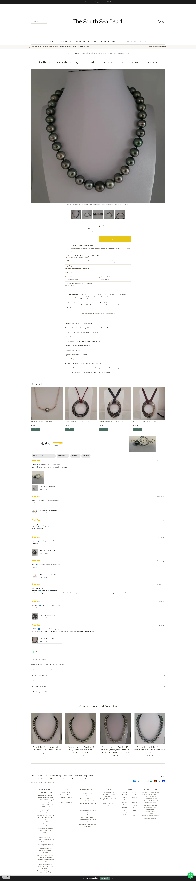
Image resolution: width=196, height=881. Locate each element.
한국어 (134, 792)
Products (76, 53)
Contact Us (144, 42)
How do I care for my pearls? (39, 686)
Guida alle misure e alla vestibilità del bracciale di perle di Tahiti (45, 844)
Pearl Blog (51, 779)
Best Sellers (52, 42)
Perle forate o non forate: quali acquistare (45, 861)
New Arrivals (66, 42)
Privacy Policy (78, 776)
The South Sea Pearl (40, 782)
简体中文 (134, 798)
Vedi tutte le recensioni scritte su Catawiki (77, 268)
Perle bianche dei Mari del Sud (87, 801)
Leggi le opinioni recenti (72, 266)
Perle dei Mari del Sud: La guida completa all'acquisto (45, 801)
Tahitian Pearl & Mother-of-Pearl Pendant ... (77, 422)
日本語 (125, 810)
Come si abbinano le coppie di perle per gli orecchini (45, 856)
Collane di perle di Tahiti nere (87, 798)
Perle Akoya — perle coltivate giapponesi (87, 825)
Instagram (65, 779)
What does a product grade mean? (41, 670)
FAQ (85, 776)
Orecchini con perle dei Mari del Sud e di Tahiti (88, 807)
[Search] (32, 21)
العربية (134, 795)
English (124, 792)
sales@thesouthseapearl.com (150, 815)
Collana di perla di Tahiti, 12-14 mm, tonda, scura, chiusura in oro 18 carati (149, 750)
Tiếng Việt (134, 805)
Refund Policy (68, 776)
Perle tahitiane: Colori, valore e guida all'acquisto (45, 805)
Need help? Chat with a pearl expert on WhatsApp (98, 313)
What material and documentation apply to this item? (47, 664)
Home (69, 53)
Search (58, 779)
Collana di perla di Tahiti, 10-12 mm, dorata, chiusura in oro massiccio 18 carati (80, 750)
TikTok (86, 779)
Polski (134, 810)
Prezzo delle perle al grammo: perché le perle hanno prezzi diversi (45, 817)
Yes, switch (104, 878)
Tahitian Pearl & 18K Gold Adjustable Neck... (43, 422)
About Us (33, 776)
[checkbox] (86, 456)
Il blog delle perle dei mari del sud (108, 804)
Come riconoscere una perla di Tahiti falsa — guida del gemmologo (108, 794)
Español (124, 795)
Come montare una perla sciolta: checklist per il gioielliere (46, 851)
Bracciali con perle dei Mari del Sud (87, 821)
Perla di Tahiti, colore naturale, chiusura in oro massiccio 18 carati (46, 748)
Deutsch (124, 803)
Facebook (153, 818)
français (124, 808)
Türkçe (134, 815)
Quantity (102, 226)
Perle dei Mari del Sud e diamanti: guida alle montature (45, 839)
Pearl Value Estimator (66, 795)
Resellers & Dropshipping (38, 779)
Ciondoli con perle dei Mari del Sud (87, 812)
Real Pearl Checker (66, 798)
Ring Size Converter (66, 803)
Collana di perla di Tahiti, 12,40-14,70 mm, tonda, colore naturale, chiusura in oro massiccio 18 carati (115, 750)
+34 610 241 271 (150, 813)
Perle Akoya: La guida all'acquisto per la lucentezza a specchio (45, 811)
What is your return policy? (39, 681)
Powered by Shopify (52, 782)
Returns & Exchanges (55, 776)
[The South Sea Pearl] (98, 21)
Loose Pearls (131, 42)
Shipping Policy (42, 776)
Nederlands (124, 805)
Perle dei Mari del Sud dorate (87, 804)
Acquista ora (115, 239)
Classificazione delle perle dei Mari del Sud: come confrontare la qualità (45, 824)
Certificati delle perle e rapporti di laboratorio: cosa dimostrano (46, 866)
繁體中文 (134, 803)
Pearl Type (116, 42)
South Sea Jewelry (100, 42)
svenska (134, 813)
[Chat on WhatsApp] (190, 875)
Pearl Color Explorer (66, 800)
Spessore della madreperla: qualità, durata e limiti (45, 830)
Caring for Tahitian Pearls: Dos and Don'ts (108, 800)
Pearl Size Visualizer (66, 792)
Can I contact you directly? (39, 692)
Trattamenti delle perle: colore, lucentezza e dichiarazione (45, 834)
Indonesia (134, 800)
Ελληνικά (134, 808)
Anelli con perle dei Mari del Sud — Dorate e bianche (87, 816)
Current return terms (106, 279)
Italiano (160, 777)
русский (124, 798)
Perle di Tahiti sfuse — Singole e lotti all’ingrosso (87, 795)
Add (35, 429)
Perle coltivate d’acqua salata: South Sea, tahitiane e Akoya (45, 872)
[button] (142, 444)
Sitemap (79, 779)
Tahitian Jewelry (81, 42)
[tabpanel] (98, 549)
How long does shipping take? (40, 675)
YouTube (72, 779)
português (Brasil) (125, 814)
